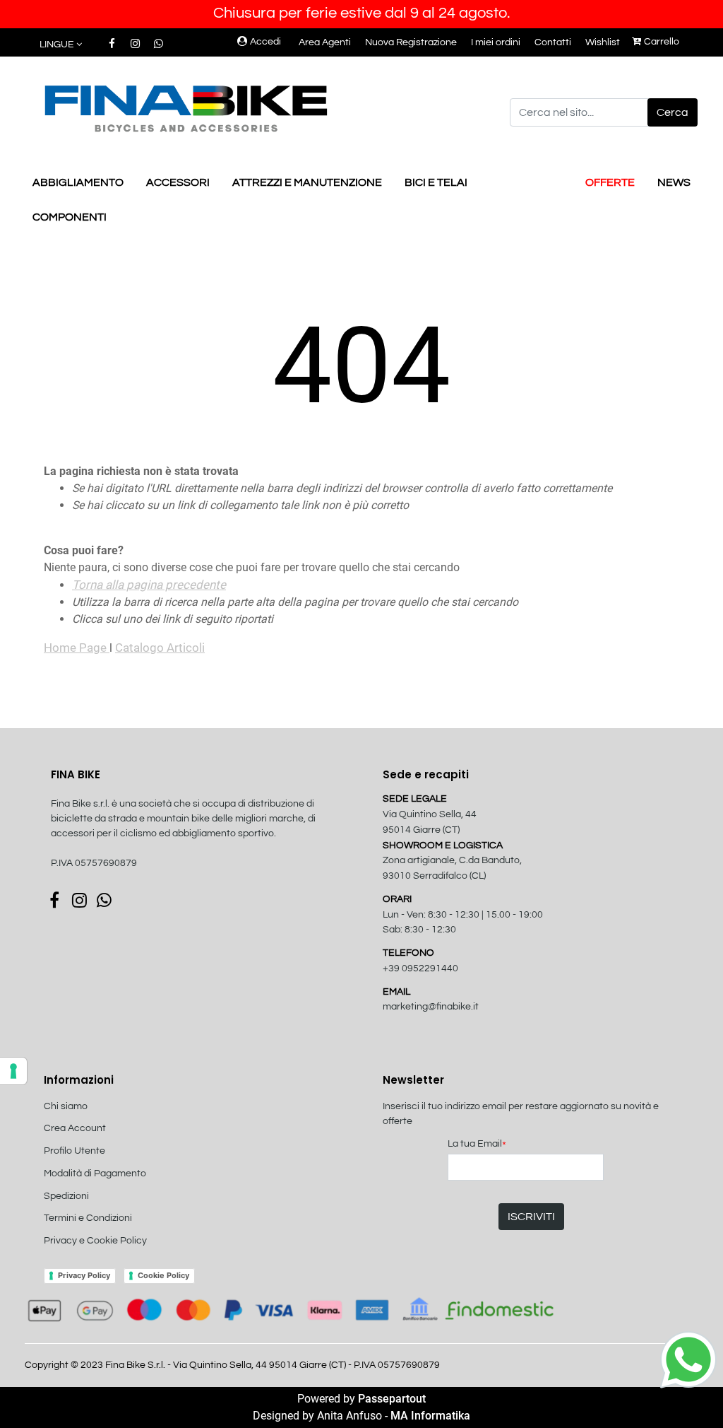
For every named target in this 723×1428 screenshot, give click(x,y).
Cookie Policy (163, 1275)
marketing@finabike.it (431, 1007)
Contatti (552, 42)
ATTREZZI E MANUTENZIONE (307, 182)
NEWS (674, 182)
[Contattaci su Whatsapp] (158, 43)
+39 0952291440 (420, 968)
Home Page (76, 647)
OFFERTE (610, 182)
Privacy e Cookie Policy (95, 1241)
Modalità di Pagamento (95, 1173)
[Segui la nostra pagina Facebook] (112, 43)
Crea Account (75, 1128)
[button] (672, 112)
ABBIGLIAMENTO (78, 182)
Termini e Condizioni (88, 1218)
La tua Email (477, 1145)
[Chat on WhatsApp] (688, 1358)
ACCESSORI (178, 182)
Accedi (265, 42)
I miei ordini (495, 42)
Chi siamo (66, 1106)
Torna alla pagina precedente (149, 585)
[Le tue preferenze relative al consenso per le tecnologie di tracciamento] (13, 1071)
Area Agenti (325, 42)
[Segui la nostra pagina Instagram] (136, 43)
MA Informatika (430, 1415)
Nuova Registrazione (411, 42)
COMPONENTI (69, 217)
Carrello (661, 42)
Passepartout (392, 1398)
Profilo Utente (74, 1151)
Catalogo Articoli (160, 647)
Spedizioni (66, 1196)
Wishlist (602, 42)
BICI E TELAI (436, 182)
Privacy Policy (84, 1275)
